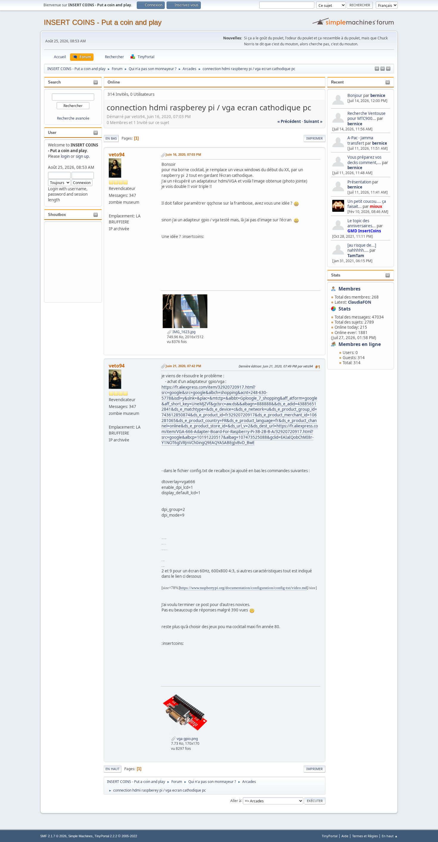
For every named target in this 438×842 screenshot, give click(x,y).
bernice (377, 95)
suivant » (313, 121)
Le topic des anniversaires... (361, 223)
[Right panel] (382, 69)
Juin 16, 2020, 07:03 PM (183, 154)
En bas (111, 138)
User (52, 132)
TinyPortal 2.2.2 (105, 836)
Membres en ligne (359, 344)
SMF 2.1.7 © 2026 (53, 836)
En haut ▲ (390, 836)
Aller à (235, 800)
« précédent (289, 121)
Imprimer (314, 138)
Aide (344, 836)
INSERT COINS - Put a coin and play (102, 22)
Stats (335, 275)
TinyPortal (330, 836)
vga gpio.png (187, 738)
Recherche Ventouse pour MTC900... (366, 116)
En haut (112, 769)
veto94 (117, 154)
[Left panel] (377, 69)
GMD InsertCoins (364, 231)
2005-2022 (129, 836)
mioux (376, 206)
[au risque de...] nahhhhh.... (361, 247)
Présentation (359, 182)
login (65, 156)
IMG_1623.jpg (183, 331)
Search (54, 82)
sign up (82, 156)
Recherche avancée (73, 118)
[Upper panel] (388, 69)
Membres (349, 288)
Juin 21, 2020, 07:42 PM (183, 366)
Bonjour (354, 95)
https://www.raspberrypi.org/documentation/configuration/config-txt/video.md (243, 587)
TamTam (355, 255)
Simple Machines (80, 836)
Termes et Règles (365, 836)
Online (114, 82)
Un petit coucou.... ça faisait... (366, 204)
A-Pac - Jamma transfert (360, 140)
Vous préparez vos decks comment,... (364, 160)
